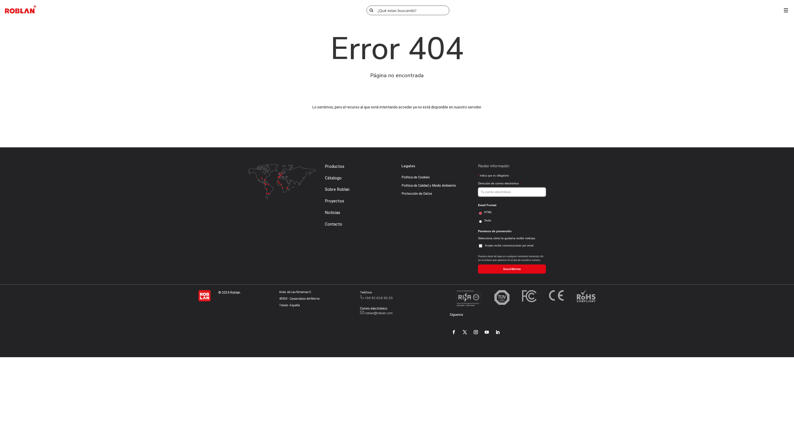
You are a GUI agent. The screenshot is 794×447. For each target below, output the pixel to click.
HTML (488, 212)
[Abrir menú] (784, 10)
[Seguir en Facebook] (454, 332)
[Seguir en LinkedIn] (498, 332)
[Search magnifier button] (371, 10)
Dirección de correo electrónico (499, 183)
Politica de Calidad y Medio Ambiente (429, 185)
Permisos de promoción (495, 231)
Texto (487, 220)
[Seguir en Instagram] (476, 332)
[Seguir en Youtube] (487, 332)
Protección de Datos (417, 194)
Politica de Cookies (416, 177)
